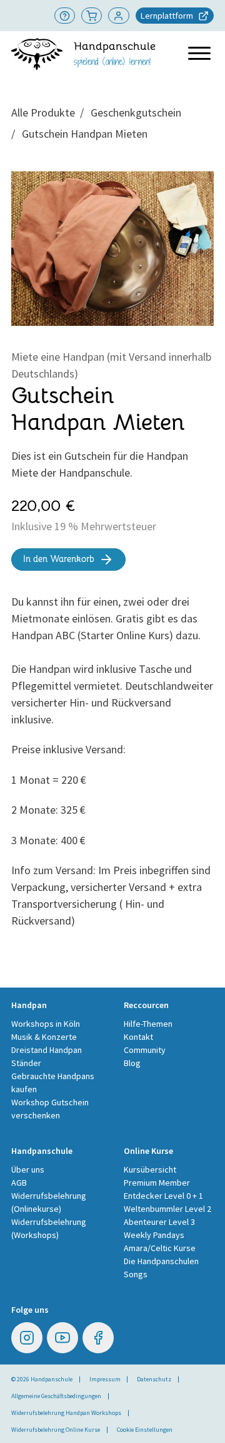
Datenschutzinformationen (146, 845)
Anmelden (170, 728)
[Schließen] (198, 583)
